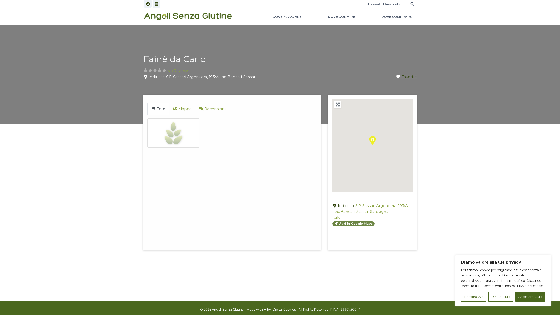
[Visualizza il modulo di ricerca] (412, 4)
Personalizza (473, 297)
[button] (372, 140)
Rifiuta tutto (501, 297)
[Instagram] (156, 4)
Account (373, 4)
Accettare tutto (530, 297)
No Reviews (178, 70)
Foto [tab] (161, 109)
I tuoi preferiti (393, 4)
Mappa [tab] (185, 109)
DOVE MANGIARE (287, 16)
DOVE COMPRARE (396, 16)
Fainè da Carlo (174, 59)
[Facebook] (148, 4)
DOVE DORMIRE (341, 16)
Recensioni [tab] (215, 109)
